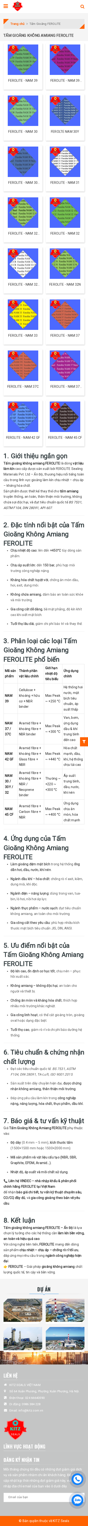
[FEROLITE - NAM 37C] (23, 365)
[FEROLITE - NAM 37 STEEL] (65, 365)
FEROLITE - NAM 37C (23, 386)
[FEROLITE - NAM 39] (23, 59)
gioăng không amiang (58, 1266)
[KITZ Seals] (17, 5)
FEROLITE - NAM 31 (65, 182)
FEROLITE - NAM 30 (23, 131)
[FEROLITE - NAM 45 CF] (65, 416)
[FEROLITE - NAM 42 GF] (23, 416)
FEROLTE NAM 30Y (65, 131)
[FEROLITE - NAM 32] (65, 212)
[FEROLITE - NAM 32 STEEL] (23, 212)
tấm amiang (69, 491)
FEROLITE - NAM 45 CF (65, 437)
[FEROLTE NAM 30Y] (65, 110)
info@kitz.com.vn (31, 1410)
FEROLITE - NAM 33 (23, 335)
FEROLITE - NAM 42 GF (23, 437)
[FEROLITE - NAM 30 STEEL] (23, 161)
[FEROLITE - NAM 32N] (65, 263)
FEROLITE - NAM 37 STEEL (65, 387)
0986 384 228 (31, 1404)
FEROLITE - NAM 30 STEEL (23, 183)
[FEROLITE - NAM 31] (65, 161)
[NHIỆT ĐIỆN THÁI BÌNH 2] (65, 1310)
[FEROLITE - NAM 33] (23, 314)
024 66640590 (35, 1398)
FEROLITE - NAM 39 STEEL (65, 81)
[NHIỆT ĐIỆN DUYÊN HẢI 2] (65, 1338)
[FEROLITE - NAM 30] (23, 110)
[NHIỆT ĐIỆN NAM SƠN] (23, 1310)
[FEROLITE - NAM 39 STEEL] (65, 59)
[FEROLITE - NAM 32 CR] (23, 263)
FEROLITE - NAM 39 (23, 80)
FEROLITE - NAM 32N (65, 284)
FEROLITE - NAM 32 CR (23, 285)
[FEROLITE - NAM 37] (65, 314)
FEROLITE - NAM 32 (65, 233)
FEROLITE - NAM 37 (65, 335)
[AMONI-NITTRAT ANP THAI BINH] (23, 1338)
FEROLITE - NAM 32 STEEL (23, 234)
